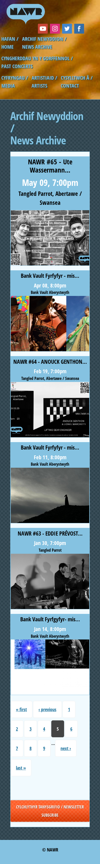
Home (7, 46)
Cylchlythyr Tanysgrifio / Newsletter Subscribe (50, 811)
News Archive (37, 46)
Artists (39, 85)
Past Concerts (17, 66)
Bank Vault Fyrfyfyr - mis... (50, 275)
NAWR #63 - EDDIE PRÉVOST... (50, 533)
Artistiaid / (44, 77)
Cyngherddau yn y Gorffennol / (37, 58)
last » (21, 768)
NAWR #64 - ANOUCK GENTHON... (50, 361)
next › (66, 748)
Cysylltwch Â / (77, 77)
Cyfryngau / (14, 77)
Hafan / (9, 38)
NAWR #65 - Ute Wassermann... (50, 166)
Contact (70, 85)
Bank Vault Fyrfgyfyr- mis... (50, 619)
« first (21, 709)
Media (8, 85)
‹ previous (47, 709)
